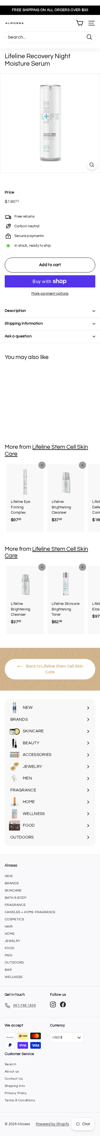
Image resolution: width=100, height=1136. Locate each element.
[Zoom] (92, 165)
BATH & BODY (16, 898)
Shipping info (15, 1086)
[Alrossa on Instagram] (53, 1004)
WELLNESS (13, 977)
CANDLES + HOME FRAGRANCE (30, 912)
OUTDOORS (14, 962)
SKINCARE (13, 890)
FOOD (9, 948)
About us (12, 1071)
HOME (9, 934)
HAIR (8, 926)
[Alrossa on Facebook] (63, 1004)
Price (9, 192)
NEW (9, 876)
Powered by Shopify (52, 1124)
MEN (8, 955)
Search (10, 1064)
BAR (8, 970)
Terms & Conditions (20, 1100)
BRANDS (12, 883)
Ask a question (18, 336)
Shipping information (24, 323)
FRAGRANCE (15, 905)
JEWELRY (12, 941)
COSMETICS (14, 919)
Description (15, 311)
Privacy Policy (16, 1093)
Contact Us (14, 1079)
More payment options (50, 294)
